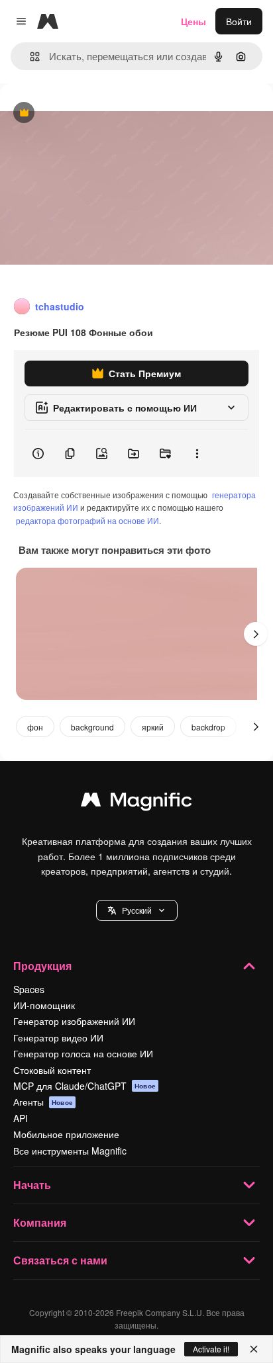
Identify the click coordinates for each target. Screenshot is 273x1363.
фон (35, 726)
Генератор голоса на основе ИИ (83, 1053)
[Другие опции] (197, 453)
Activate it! (211, 1348)
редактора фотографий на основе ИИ (87, 520)
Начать (32, 1184)
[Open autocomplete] (29, 57)
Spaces (28, 989)
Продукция (42, 965)
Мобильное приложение (66, 1134)
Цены (193, 21)
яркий (153, 726)
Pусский (137, 910)
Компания (39, 1222)
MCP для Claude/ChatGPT (84, 1085)
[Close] (254, 1349)
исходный (88, 113)
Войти (239, 21)
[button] (137, 910)
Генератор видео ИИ (58, 1037)
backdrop (208, 726)
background (92, 726)
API (20, 1118)
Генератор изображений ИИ (74, 1021)
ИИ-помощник (44, 1005)
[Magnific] (136, 803)
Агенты (43, 1101)
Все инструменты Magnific (70, 1150)
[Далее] (256, 634)
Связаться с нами (60, 1260)
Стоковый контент (52, 1070)
